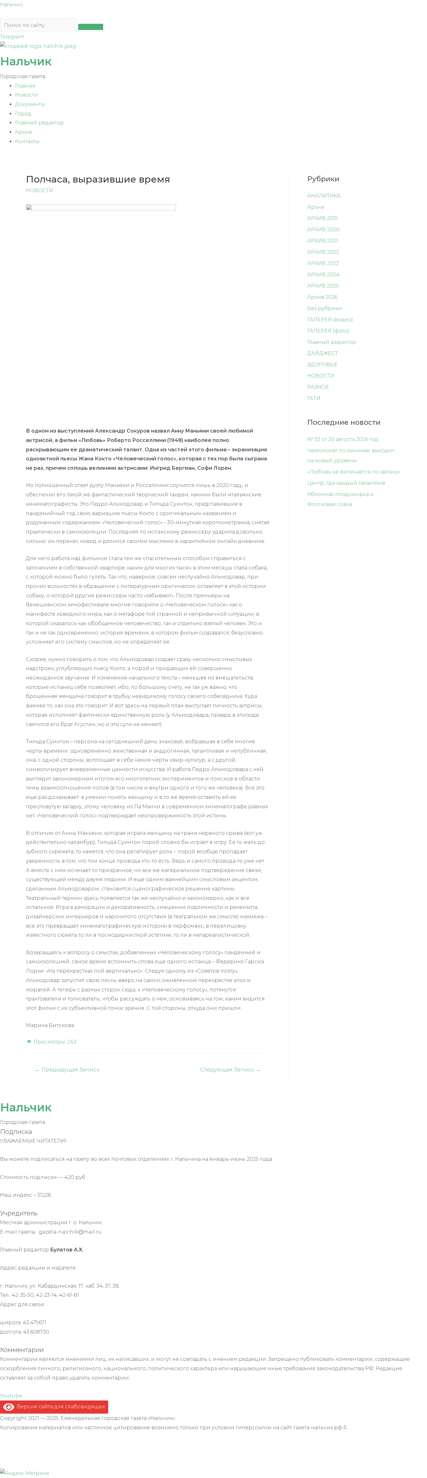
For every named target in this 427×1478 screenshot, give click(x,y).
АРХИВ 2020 (323, 230)
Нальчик (11, 5)
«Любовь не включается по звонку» (353, 472)
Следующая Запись (230, 1069)
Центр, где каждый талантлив (346, 483)
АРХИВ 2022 (323, 252)
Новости (26, 95)
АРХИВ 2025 (323, 286)
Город (23, 114)
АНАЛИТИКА (324, 196)
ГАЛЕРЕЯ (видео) (330, 320)
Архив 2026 (322, 297)
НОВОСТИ (39, 190)
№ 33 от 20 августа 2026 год (343, 439)
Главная (25, 86)
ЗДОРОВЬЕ (322, 365)
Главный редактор (39, 123)
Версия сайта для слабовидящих (59, 1407)
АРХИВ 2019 (322, 218)
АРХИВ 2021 (322, 241)
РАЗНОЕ (318, 387)
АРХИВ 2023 (323, 263)
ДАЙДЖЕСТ (322, 353)
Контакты (27, 141)
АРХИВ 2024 (323, 275)
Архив (23, 132)
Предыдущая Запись (67, 1069)
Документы (30, 104)
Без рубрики (324, 308)
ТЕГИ (313, 398)
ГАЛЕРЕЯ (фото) (328, 331)
